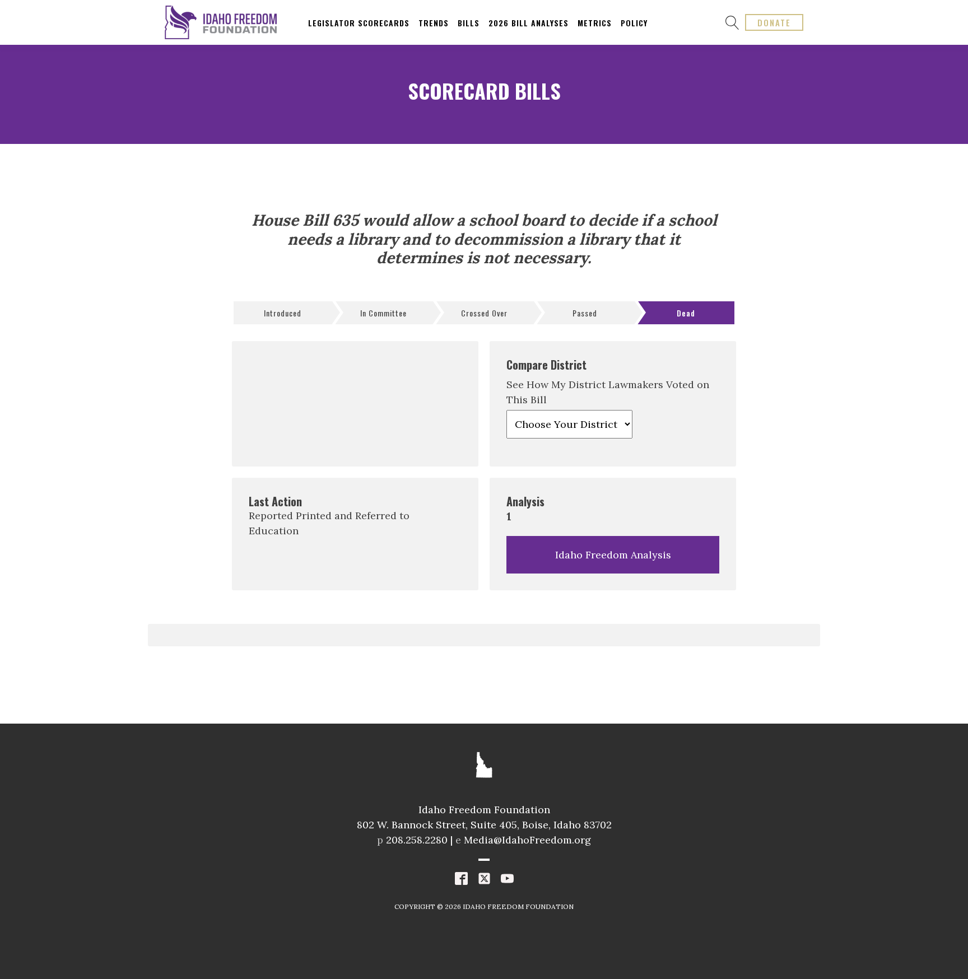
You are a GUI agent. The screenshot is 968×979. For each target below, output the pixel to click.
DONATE (774, 22)
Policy (634, 23)
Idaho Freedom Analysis (613, 554)
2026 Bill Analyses (528, 23)
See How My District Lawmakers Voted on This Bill (607, 392)
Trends (433, 23)
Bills (469, 23)
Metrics (595, 23)
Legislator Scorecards (358, 23)
